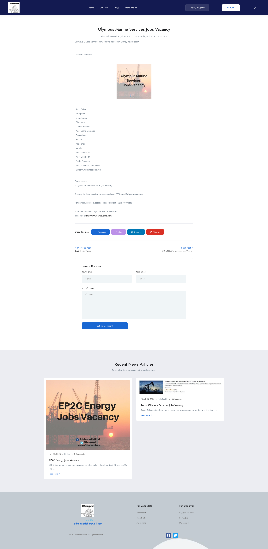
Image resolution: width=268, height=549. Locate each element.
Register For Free (186, 512)
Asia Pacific (140, 36)
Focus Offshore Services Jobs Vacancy (162, 405)
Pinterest (156, 232)
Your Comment (88, 288)
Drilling (149, 36)
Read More (53, 473)
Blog (117, 7)
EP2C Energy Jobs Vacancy (64, 460)
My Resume (141, 522)
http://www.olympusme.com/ (99, 215)
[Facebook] (168, 535)
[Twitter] (175, 535)
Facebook (101, 232)
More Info (130, 7)
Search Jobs (141, 517)
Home (91, 7)
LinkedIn (137, 232)
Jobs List (104, 7)
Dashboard (141, 512)
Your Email (140, 271)
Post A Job (183, 517)
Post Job (230, 7)
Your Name (87, 271)
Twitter (119, 232)
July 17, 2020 (126, 36)
